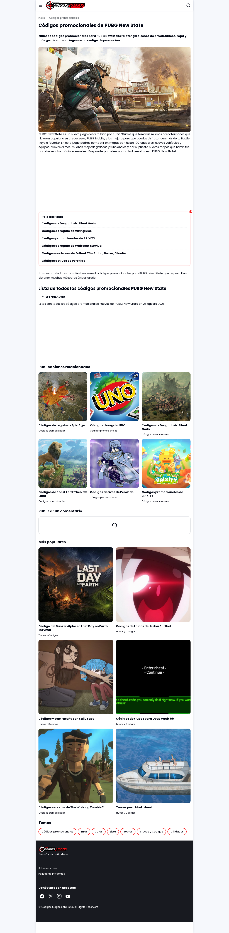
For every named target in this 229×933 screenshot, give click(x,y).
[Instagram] (59, 896)
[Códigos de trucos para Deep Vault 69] (153, 677)
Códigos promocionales (51, 430)
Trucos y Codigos (48, 635)
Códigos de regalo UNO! (108, 425)
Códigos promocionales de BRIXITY (68, 238)
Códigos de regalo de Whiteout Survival (72, 246)
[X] (50, 896)
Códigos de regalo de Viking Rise (67, 231)
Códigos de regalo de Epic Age (61, 425)
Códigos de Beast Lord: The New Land (62, 494)
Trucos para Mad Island (134, 807)
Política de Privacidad (51, 874)
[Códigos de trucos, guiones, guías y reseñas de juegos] (114, 849)
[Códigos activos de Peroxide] (114, 463)
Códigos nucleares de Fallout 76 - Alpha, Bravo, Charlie (84, 253)
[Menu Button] (40, 5)
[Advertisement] (114, 181)
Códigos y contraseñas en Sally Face (66, 719)
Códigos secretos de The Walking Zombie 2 (71, 807)
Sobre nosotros (47, 868)
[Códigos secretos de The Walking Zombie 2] (75, 766)
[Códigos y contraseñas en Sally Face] (75, 677)
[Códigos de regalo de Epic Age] (62, 396)
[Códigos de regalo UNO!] (114, 396)
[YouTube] (67, 896)
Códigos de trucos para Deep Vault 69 (145, 719)
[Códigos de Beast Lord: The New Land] (62, 463)
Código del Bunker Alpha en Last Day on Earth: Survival (73, 628)
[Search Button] (188, 5)
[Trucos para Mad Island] (153, 766)
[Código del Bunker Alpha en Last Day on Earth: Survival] (75, 584)
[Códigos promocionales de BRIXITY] (166, 463)
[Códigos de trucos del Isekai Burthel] (153, 584)
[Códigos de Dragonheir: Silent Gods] (166, 396)
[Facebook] (42, 896)
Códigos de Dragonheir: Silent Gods (69, 223)
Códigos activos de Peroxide (63, 261)
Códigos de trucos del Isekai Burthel (143, 626)
